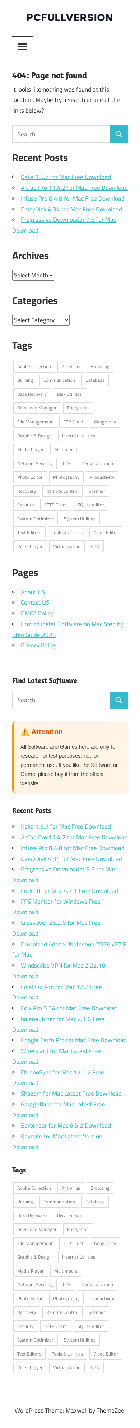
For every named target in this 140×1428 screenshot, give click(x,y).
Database (95, 380)
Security (25, 504)
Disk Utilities (69, 394)
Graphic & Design (34, 435)
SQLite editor (91, 504)
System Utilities (79, 518)
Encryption (78, 407)
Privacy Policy (38, 645)
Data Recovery (32, 394)
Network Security (34, 463)
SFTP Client (55, 504)
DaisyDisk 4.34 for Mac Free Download (71, 209)
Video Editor (105, 532)
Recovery (26, 491)
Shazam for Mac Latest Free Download (71, 1093)
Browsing (99, 366)
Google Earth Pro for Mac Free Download (74, 1040)
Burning (25, 380)
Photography (66, 477)
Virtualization (66, 546)
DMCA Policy (37, 613)
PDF (67, 463)
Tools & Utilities (67, 532)
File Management (35, 421)
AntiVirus (70, 366)
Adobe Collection (34, 366)
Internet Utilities (78, 435)
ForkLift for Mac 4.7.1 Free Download (69, 890)
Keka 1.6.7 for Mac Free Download (66, 177)
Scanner (97, 491)
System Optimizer (35, 518)
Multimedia (65, 449)
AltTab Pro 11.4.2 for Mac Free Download (74, 187)
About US (33, 592)
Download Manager (37, 407)
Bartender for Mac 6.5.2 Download (66, 1125)
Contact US (35, 602)
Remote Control (62, 491)
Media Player (30, 449)
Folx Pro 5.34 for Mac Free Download (69, 1008)
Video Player (30, 546)
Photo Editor (30, 477)
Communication (59, 380)
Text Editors (29, 532)
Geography (105, 421)
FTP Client (73, 421)
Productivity (102, 477)
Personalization (97, 463)
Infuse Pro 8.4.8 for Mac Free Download (73, 198)
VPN (95, 546)
